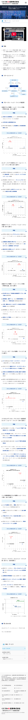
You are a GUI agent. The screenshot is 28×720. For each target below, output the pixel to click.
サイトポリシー (19, 688)
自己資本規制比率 (19, 685)
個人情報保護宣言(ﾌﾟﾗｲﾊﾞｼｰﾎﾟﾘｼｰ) (7, 699)
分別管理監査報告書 (7, 685)
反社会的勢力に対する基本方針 (8, 695)
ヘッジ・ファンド (6, 648)
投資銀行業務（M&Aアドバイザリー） (7, 658)
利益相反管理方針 (6, 690)
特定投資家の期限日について (8, 703)
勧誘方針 (5, 688)
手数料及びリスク (19, 694)
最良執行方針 (18, 698)
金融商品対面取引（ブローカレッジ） (6, 652)
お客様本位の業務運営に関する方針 (20, 691)
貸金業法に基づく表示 (20, 703)
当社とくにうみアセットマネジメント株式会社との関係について (17, 7)
